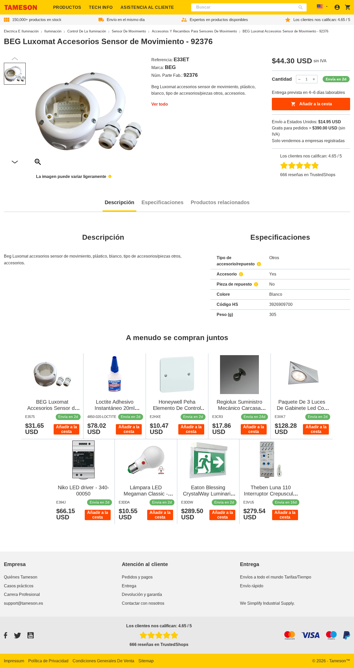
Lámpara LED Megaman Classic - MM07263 (146, 494)
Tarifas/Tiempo (297, 577)
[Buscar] (302, 7)
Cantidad (282, 79)
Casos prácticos (18, 586)
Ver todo (159, 104)
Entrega (129, 586)
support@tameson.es (23, 603)
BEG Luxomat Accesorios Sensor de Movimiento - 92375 (52, 408)
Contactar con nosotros (143, 603)
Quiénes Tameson (20, 577)
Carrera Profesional (22, 594)
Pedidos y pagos (137, 577)
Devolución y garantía (142, 594)
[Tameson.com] (21, 7)
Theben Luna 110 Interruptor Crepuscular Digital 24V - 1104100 (271, 494)
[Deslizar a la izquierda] (15, 162)
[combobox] (249, 7)
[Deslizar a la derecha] (15, 59)
